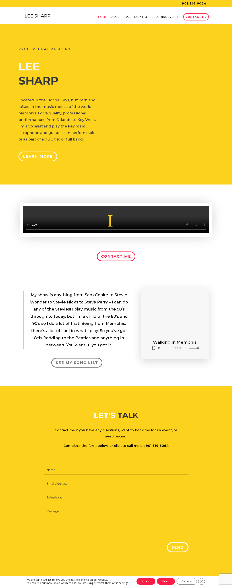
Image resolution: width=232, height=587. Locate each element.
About (116, 17)
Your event (134, 17)
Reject (166, 581)
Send (177, 547)
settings (123, 583)
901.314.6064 (194, 3)
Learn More (38, 156)
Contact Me (196, 16)
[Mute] (186, 348)
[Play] (153, 348)
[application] (175, 348)
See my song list (77, 362)
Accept (146, 581)
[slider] (193, 348)
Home (102, 17)
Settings (186, 581)
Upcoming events (165, 17)
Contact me (116, 256)
